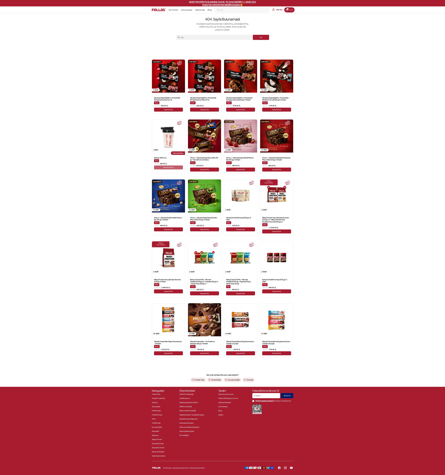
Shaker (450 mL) (160, 158)
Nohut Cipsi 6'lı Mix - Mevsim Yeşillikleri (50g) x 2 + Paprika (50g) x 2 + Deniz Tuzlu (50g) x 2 (204, 282)
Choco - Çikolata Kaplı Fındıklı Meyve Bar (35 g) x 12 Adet (168, 219)
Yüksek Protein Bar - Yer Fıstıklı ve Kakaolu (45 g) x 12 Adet (202, 342)
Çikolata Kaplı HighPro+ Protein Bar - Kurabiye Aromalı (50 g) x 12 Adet (240, 99)
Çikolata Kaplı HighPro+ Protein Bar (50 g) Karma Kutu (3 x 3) (167, 99)
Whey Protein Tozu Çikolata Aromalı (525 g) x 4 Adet (167, 281)
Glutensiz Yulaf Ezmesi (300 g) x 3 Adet (238, 219)
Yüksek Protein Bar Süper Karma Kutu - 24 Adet (168, 342)
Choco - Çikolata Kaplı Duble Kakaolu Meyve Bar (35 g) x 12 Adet (276, 159)
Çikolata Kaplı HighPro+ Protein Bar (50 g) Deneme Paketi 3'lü (203, 99)
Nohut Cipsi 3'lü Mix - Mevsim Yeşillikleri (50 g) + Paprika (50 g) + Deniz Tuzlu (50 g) (238, 282)
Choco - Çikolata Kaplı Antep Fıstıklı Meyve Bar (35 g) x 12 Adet (203, 219)
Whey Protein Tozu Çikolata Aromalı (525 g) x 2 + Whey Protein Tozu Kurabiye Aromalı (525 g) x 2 (275, 220)
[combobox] (242, 10)
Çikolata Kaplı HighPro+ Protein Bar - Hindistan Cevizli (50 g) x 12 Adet (276, 99)
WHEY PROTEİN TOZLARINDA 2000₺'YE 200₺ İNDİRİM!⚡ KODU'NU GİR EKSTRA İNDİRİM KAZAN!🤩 (222, 3)
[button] (276, 9)
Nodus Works (200, 468)
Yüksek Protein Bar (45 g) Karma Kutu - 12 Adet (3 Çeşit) (240, 342)
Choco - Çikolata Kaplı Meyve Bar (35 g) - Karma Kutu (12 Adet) (204, 159)
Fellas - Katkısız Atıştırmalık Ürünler (178, 468)
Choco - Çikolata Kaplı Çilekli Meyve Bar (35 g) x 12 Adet (240, 159)
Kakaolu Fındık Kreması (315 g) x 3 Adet (274, 281)
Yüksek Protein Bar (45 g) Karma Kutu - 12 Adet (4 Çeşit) (276, 342)
